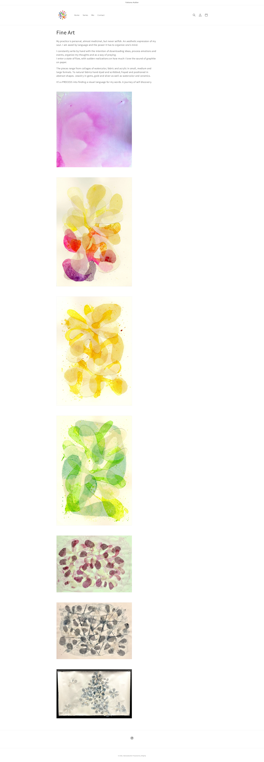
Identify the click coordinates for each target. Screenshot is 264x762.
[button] (194, 15)
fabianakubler (128, 756)
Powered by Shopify (139, 756)
